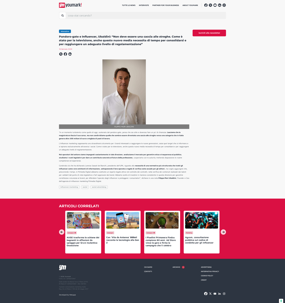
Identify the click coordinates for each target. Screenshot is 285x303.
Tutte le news (128, 5)
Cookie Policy (207, 276)
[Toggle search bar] (62, 15)
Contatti (148, 271)
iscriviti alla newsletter (209, 33)
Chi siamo (148, 267)
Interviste (144, 5)
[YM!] (70, 5)
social (85, 187)
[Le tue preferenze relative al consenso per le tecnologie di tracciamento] (281, 301)
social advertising (99, 187)
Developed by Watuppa (67, 295)
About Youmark (190, 5)
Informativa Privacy (210, 271)
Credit (204, 280)
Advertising (206, 267)
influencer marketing (69, 187)
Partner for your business (165, 5)
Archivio (176, 267)
